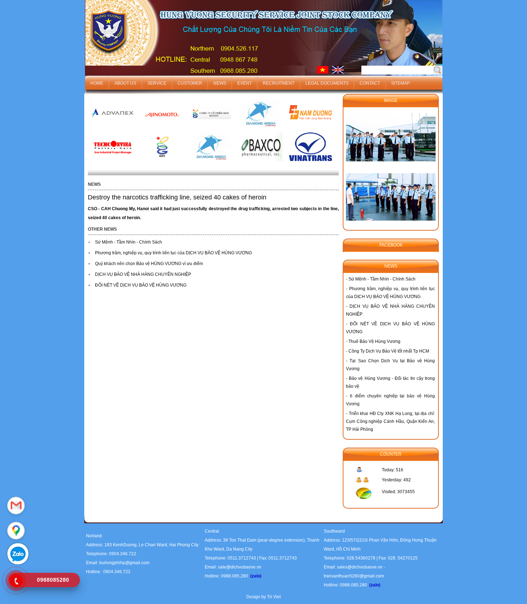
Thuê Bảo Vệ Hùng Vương (374, 341)
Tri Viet (274, 596)
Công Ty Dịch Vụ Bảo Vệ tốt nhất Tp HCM (388, 351)
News (219, 83)
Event (244, 83)
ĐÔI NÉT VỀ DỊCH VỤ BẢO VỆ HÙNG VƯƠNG (140, 285)
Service (156, 83)
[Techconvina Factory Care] (112, 163)
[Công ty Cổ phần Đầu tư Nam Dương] (310, 129)
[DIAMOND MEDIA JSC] (261, 129)
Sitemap (400, 83)
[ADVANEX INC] (112, 129)
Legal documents (326, 83)
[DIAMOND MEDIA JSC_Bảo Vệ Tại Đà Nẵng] (211, 163)
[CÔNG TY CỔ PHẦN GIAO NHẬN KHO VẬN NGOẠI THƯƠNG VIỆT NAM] (310, 163)
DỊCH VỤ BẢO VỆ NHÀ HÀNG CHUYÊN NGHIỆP (143, 274)
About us (125, 83)
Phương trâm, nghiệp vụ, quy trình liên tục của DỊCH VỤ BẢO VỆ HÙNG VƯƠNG (173, 252)
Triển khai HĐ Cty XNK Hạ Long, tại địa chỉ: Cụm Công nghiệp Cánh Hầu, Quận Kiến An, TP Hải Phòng (390, 421)
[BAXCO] (261, 163)
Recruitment (278, 83)
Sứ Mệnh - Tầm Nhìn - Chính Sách (128, 242)
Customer (189, 83)
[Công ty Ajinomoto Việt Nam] (162, 129)
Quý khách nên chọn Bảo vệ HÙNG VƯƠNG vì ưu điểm (149, 263)
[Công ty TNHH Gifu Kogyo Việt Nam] (162, 163)
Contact (370, 83)
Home (96, 83)
